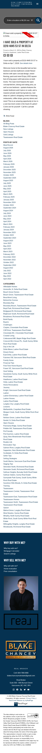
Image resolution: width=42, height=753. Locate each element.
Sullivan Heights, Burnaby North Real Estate (20, 472)
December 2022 (9, 257)
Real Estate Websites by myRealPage (21, 700)
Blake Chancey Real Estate (13, 126)
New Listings (8, 129)
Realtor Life (7, 442)
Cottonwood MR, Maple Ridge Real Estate (19, 338)
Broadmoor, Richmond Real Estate (16, 316)
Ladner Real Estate (10, 401)
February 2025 (9, 197)
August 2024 (8, 210)
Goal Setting (8, 371)
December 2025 (9, 170)
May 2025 (7, 189)
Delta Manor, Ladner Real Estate (15, 349)
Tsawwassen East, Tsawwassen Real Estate (20, 497)
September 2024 (9, 208)
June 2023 (7, 243)
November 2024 (9, 202)
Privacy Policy (31, 698)
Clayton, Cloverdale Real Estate (15, 327)
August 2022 (8, 268)
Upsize (6, 508)
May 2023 (7, 246)
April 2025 (7, 191)
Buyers (6, 322)
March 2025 (7, 194)
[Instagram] (13, 689)
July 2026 (7, 150)
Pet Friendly (8, 431)
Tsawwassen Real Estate (13, 137)
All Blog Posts (8, 124)
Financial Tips (8, 363)
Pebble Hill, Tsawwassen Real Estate (17, 428)
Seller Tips (7, 456)
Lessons (6, 407)
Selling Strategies (10, 458)
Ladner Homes (9, 398)
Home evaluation (10, 569)
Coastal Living (8, 336)
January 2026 (8, 167)
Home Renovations (10, 385)
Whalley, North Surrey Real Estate (16, 516)
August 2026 (8, 148)
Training (6, 486)
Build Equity (8, 319)
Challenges (7, 325)
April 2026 (7, 159)
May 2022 (7, 276)
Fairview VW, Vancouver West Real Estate (19, 357)
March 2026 (7, 161)
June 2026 (7, 153)
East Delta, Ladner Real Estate (15, 355)
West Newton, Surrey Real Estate (16, 513)
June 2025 (7, 186)
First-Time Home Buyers (12, 366)
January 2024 (8, 230)
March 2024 (7, 224)
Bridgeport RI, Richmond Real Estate (17, 311)
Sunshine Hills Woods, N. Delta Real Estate (20, 483)
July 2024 (7, 213)
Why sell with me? (11, 566)
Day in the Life (8, 347)
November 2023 (9, 232)
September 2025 (9, 178)
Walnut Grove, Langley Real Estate (16, 510)
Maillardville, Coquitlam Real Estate (17, 409)
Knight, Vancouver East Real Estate (17, 390)
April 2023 (7, 249)
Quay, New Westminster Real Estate (17, 437)
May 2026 (7, 156)
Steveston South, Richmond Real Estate (18, 469)
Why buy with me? (11, 548)
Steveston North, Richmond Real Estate (18, 467)
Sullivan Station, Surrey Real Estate (17, 475)
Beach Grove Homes (11, 292)
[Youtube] (28, 689)
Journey (6, 387)
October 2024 (8, 205)
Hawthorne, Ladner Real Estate (19, 52)
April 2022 (7, 279)
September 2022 (9, 265)
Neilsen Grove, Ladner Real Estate (16, 417)
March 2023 (7, 251)
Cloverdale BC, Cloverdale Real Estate (18, 333)
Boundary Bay (8, 303)
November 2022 (9, 260)
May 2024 (7, 219)
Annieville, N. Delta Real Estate (15, 289)
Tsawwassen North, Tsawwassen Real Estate (20, 502)
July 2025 (7, 183)
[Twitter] (24, 689)
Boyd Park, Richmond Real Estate (16, 308)
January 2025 (8, 200)
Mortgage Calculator (11, 551)
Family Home (8, 360)
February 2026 (9, 164)
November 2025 (9, 172)
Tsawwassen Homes (11, 499)
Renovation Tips (9, 445)
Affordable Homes (10, 287)
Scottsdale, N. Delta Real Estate (15, 453)
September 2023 (9, 238)
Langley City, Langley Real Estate (16, 404)
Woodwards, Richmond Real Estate (17, 527)
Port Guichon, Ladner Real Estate (16, 434)
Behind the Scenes (10, 300)
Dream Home (8, 352)
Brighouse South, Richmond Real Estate (18, 314)
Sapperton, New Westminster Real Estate (19, 450)
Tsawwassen (8, 488)
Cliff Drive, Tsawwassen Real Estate (17, 330)
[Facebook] (17, 689)
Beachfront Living (10, 297)
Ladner (6, 393)
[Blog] (21, 689)
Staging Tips (8, 464)
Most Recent (8, 145)
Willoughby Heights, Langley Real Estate (19, 524)
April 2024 (7, 221)
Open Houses (8, 132)
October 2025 (8, 175)
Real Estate (7, 439)
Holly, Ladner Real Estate (13, 382)
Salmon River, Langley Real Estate (16, 448)
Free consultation (10, 571)
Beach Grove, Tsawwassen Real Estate (18, 295)
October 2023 (8, 235)
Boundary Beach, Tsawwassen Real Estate (19, 306)
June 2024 (7, 216)
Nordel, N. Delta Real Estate (14, 420)
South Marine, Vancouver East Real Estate (19, 461)
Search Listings (10, 554)
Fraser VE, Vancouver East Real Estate (18, 368)
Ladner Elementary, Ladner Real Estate (18, 396)
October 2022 (8, 262)
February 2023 (9, 254)
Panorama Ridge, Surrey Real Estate (17, 426)
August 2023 (8, 241)
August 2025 (8, 180)
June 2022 (7, 273)
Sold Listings (8, 135)
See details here (26, 63)
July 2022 (7, 271)
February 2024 (9, 227)
